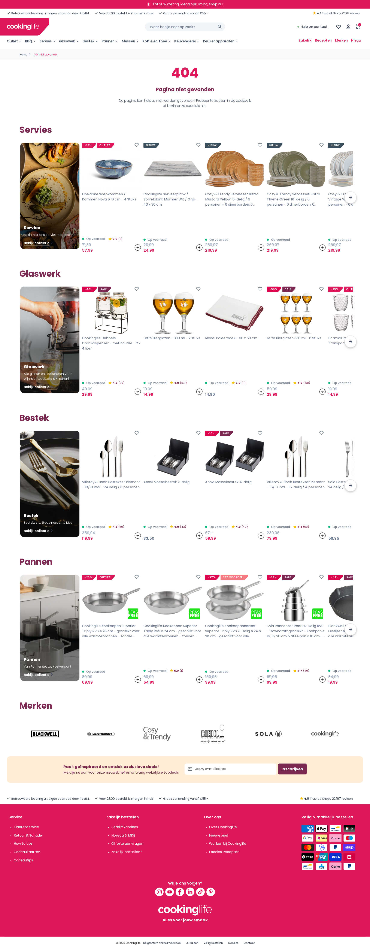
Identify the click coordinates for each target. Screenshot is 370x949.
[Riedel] (213, 734)
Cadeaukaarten (27, 851)
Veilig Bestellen (213, 943)
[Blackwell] (45, 734)
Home (23, 54)
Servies (45, 41)
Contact (249, 943)
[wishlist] (338, 26)
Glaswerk (67, 41)
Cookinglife (133, 943)
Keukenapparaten (218, 41)
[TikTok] (200, 892)
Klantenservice (26, 827)
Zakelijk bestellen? (126, 851)
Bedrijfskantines (124, 827)
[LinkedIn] (190, 892)
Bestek (88, 41)
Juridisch (192, 943)
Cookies (233, 943)
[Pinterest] (210, 892)
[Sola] (269, 734)
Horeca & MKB (123, 835)
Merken (341, 40)
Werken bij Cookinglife (227, 843)
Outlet (12, 41)
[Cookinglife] (23, 27)
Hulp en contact (314, 26)
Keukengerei (185, 41)
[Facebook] (180, 892)
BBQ (28, 41)
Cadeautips (23, 860)
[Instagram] (159, 892)
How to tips (23, 843)
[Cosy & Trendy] (157, 734)
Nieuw (356, 40)
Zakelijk (305, 40)
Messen (128, 41)
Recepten (323, 40)
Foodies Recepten (224, 851)
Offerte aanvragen (127, 843)
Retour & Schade (28, 835)
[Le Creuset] (101, 734)
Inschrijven (292, 769)
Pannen (108, 41)
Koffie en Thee (154, 41)
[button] (351, 197)
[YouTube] (169, 892)
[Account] (348, 26)
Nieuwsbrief (218, 835)
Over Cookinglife (223, 827)
